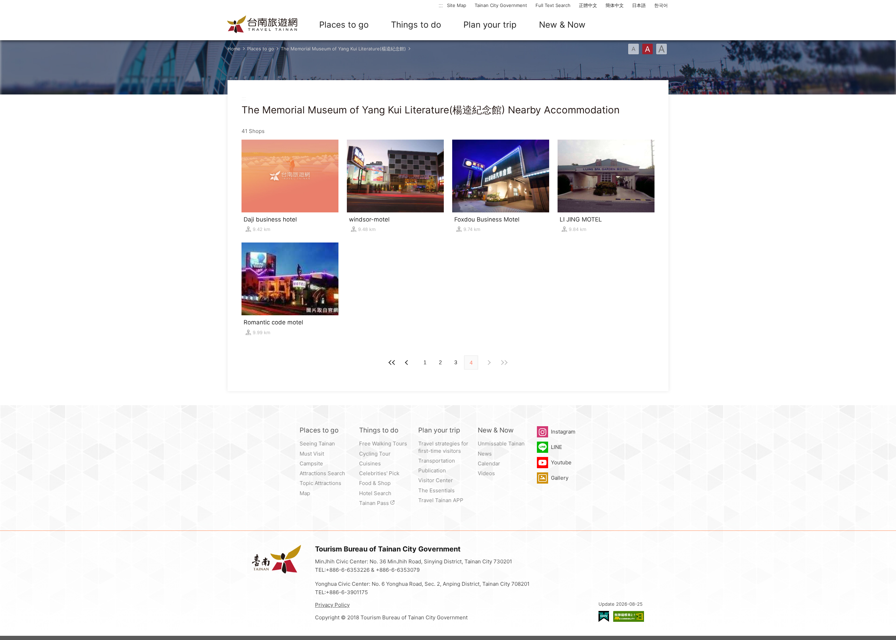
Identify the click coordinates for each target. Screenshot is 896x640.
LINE (556, 447)
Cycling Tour (375, 453)
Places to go (344, 25)
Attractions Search (322, 473)
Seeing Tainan (317, 443)
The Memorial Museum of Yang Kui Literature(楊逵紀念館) (343, 48)
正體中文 (588, 5)
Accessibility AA (628, 616)
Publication (432, 470)
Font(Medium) (647, 49)
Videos (486, 473)
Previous (489, 363)
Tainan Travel (262, 25)
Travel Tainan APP (440, 500)
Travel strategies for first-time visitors (443, 447)
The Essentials (436, 490)
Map (305, 493)
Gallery (559, 477)
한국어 (661, 5)
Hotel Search (375, 493)
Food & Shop (375, 483)
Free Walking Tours (383, 443)
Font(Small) (633, 49)
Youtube (561, 462)
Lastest (504, 363)
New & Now (562, 25)
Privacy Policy (332, 605)
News (485, 453)
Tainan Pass (374, 503)
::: (441, 5)
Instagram (563, 431)
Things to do (416, 25)
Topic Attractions (320, 483)
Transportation (436, 460)
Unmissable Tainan (501, 443)
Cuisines (370, 463)
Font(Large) (661, 49)
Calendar (489, 463)
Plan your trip (490, 25)
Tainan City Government (501, 5)
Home (233, 48)
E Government (603, 616)
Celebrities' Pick (379, 473)
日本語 (639, 5)
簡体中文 (615, 5)
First (392, 363)
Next (407, 363)
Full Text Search (553, 5)
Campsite (311, 463)
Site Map (456, 5)
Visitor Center (435, 480)
